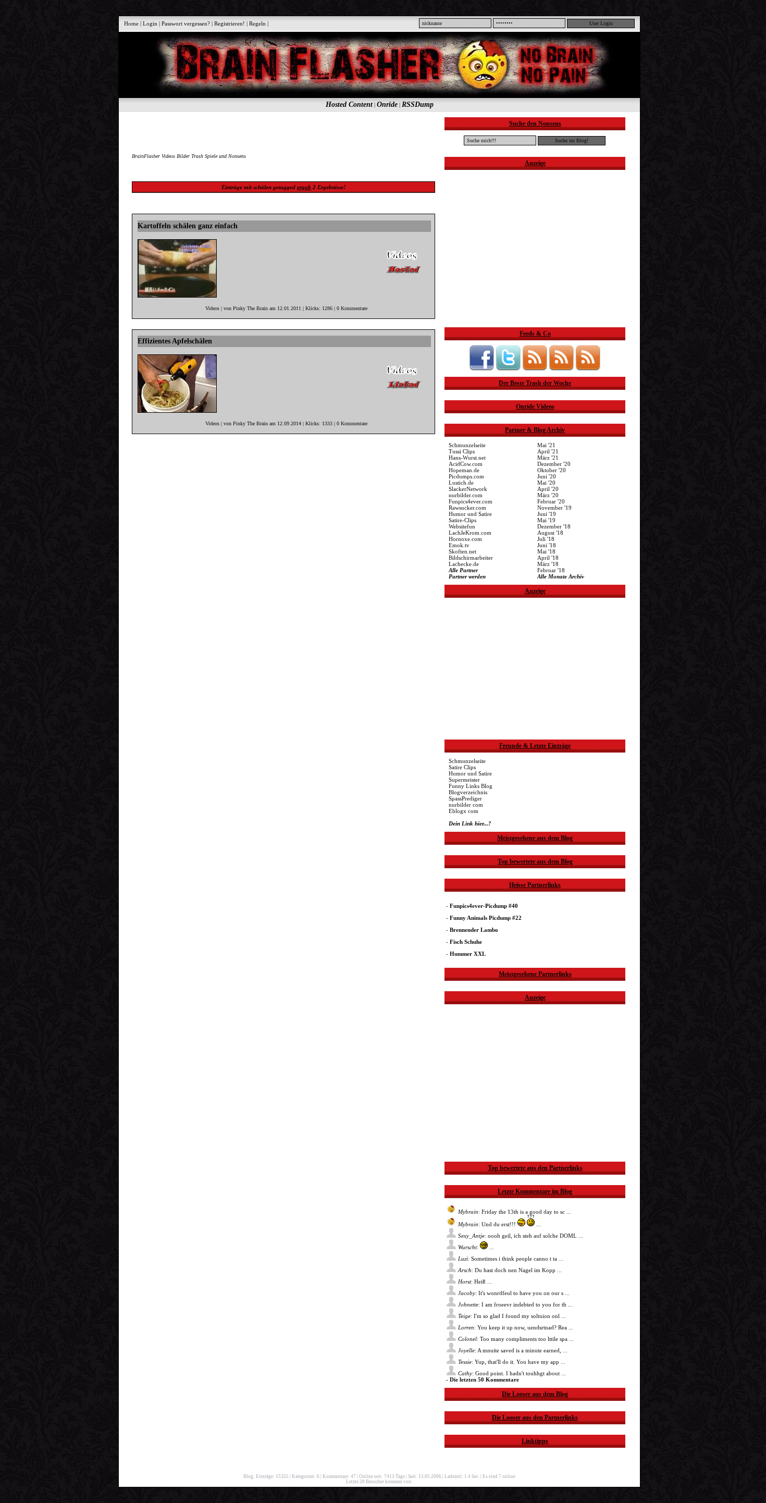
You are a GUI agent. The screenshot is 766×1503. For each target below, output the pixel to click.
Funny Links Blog (470, 786)
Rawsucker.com (467, 507)
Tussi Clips (462, 451)
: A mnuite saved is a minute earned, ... (512, 1350)
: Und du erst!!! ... (499, 1224)
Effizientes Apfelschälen (175, 341)
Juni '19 (546, 514)
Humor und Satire (470, 514)
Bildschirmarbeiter (471, 558)
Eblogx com (463, 811)
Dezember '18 (554, 526)
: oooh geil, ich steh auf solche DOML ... (520, 1236)
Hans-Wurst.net (467, 457)
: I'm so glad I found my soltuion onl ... (512, 1316)
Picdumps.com (466, 476)
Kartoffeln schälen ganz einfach (188, 226)
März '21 (548, 457)
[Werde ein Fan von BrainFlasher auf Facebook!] (481, 368)
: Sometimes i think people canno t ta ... (510, 1258)
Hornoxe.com (465, 539)
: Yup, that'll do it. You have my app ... (511, 1362)
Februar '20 (551, 501)
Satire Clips (462, 767)
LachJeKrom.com (470, 532)
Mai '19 (546, 520)
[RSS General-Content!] (534, 368)
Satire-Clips (462, 520)
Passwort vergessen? (186, 23)
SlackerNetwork (468, 489)
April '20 (548, 489)
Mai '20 (546, 482)
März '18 (548, 564)
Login (150, 23)
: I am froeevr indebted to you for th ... (515, 1304)
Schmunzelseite (467, 445)
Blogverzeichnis (468, 792)
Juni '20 (546, 476)
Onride (387, 104)
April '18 (548, 558)
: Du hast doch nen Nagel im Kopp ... (510, 1270)
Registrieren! (229, 23)
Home (131, 23)
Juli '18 (545, 539)
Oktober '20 (551, 470)
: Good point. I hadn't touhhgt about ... (512, 1373)
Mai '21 (546, 445)
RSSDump (418, 104)
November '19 (554, 507)
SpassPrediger (465, 798)
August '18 (550, 532)
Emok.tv (459, 545)
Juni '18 (546, 545)
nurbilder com (466, 805)
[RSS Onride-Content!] (587, 368)
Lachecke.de (464, 564)
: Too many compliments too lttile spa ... (516, 1339)
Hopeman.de (464, 470)
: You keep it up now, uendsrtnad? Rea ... (515, 1327)
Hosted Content (349, 104)
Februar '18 (551, 570)
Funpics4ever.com (470, 501)
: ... (476, 1247)
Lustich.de (461, 482)
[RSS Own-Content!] (561, 368)
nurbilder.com (466, 495)
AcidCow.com (466, 464)
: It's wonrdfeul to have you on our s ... (514, 1293)
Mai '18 (546, 551)
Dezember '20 (554, 464)
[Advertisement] (283, 133)
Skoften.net (462, 551)
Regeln (257, 23)
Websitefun (462, 526)
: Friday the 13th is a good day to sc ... (514, 1212)
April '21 (548, 451)
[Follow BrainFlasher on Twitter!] (508, 368)
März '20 (548, 495)
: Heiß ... (475, 1281)
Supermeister (464, 780)
